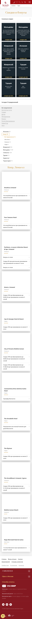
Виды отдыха (12, 559)
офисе (18, 596)
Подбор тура (5, 565)
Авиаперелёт (6, 562)
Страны (4, 559)
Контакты (21, 565)
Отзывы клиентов (17, 562)
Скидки (20, 559)
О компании (13, 565)
